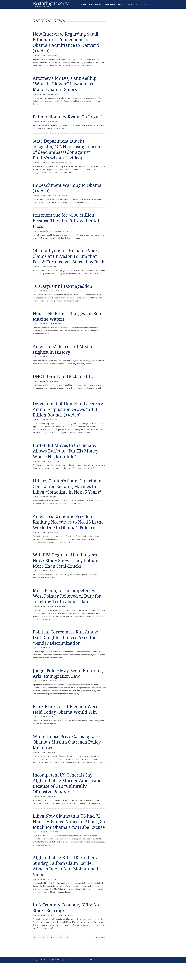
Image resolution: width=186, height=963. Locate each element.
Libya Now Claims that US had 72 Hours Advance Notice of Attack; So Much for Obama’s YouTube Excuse (69, 822)
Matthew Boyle (53, 94)
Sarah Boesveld (54, 532)
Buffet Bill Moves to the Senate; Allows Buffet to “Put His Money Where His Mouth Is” (65, 451)
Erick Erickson (53, 717)
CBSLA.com (52, 571)
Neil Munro (52, 752)
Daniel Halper (53, 121)
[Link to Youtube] (145, 4)
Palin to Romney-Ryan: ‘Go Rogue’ (67, 116)
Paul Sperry (52, 796)
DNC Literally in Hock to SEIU (63, 376)
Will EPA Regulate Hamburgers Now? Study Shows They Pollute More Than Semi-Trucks (65, 560)
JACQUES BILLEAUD (55, 681)
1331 (47, 937)
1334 (59, 937)
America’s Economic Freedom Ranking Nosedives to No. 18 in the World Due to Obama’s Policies (68, 522)
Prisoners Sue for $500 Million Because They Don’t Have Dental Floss (66, 221)
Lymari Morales (54, 357)
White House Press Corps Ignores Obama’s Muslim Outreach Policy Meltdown (67, 742)
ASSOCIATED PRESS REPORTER (59, 231)
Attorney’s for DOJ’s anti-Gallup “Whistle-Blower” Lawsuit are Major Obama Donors (65, 84)
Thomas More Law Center (57, 606)
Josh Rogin (52, 497)
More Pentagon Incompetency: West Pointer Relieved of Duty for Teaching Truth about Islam (67, 596)
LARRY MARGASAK (55, 324)
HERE (90, 960)
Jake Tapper (53, 267)
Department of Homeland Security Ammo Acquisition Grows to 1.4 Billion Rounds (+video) (68, 409)
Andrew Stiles (53, 381)
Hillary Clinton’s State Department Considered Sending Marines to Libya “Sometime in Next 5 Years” (68, 486)
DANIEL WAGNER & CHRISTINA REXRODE (61, 915)
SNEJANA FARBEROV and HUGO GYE (60, 163)
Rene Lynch (52, 648)
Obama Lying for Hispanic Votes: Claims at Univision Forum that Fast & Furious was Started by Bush (69, 256)
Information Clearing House (58, 196)
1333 (55, 937)
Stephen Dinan (54, 461)
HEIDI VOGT (52, 879)
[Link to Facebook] (151, 4)
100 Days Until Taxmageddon (62, 286)
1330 (43, 937)
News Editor (53, 55)
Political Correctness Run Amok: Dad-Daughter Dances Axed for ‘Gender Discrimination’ (65, 637)
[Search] (137, 4)
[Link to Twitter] (148, 4)
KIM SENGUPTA (54, 832)
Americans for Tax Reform (57, 291)
